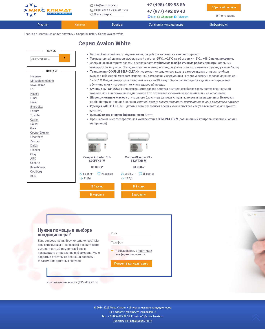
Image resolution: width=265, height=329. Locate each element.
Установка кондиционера (166, 24)
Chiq (33, 154)
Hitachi (34, 93)
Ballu (33, 176)
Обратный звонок (224, 7)
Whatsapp (167, 16)
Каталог (80, 24)
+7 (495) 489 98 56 (166, 4)
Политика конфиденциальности (132, 320)
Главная (42, 24)
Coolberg (36, 171)
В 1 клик (97, 186)
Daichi (34, 124)
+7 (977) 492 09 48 (166, 11)
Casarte (35, 163)
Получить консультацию (131, 263)
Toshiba (35, 115)
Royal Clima (37, 85)
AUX (33, 158)
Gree (33, 128)
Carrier (34, 119)
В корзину (97, 194)
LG (32, 89)
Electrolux (36, 137)
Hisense (35, 76)
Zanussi (35, 141)
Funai (33, 98)
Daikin (34, 145)
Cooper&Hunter (86, 34)
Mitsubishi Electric (42, 80)
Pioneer (35, 150)
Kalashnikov (37, 167)
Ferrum (34, 111)
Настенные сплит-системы (56, 34)
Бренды (117, 24)
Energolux (36, 106)
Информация (219, 24)
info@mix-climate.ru (106, 5)
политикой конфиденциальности (134, 252)
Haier (33, 102)
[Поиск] (64, 58)
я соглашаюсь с (134, 252)
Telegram (182, 16)
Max (153, 16)
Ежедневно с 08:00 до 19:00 (111, 10)
